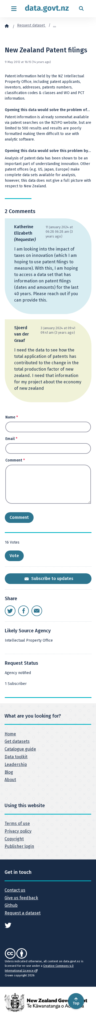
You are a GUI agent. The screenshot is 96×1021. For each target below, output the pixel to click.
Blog (9, 772)
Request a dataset (23, 913)
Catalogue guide (20, 749)
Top (76, 1003)
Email (11, 439)
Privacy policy (18, 831)
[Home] (7, 26)
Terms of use (17, 823)
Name (11, 417)
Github (11, 905)
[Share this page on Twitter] (10, 610)
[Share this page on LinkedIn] (36, 610)
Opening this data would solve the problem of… (47, 110)
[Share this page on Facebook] (23, 610)
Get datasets (17, 741)
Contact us (15, 890)
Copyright (14, 838)
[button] (14, 555)
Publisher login (19, 846)
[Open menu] (13, 8)
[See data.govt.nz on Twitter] (8, 925)
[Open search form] (81, 9)
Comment (15, 460)
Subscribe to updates (51, 578)
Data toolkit (16, 756)
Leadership (16, 764)
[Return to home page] (47, 8)
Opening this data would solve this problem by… (48, 151)
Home (10, 733)
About (10, 779)
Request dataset (31, 25)
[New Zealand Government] (46, 1002)
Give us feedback (21, 897)
